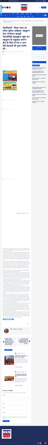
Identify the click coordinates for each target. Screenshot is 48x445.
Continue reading (18, 385)
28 (41, 58)
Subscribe (43, 7)
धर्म (13, 51)
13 (39, 54)
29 (43, 58)
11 (35, 54)
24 (33, 58)
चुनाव (18, 16)
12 (37, 54)
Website (4, 412)
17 (33, 56)
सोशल (21, 16)
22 (43, 56)
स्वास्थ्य (28, 16)
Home (3, 19)
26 (37, 58)
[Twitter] (1, 9)
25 (35, 58)
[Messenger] (1, 11)
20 (39, 56)
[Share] (1, 15)
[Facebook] (1, 8)
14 (41, 54)
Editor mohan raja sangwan (8, 51)
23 (45, 56)
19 (37, 56)
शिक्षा (24, 16)
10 (33, 54)
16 (45, 54)
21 (41, 56)
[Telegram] (1, 13)
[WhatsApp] (1, 6)
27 (39, 58)
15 (43, 54)
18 (35, 56)
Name (4, 403)
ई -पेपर (32, 16)
